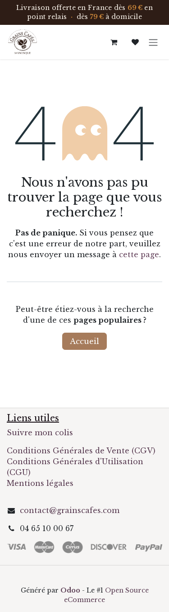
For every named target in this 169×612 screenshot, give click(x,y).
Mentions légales (40, 483)
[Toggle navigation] (153, 42)
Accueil (84, 341)
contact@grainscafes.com (69, 510)
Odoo (71, 590)
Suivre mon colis (40, 432)
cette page (139, 254)
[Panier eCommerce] (114, 42)
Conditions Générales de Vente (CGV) (81, 450)
